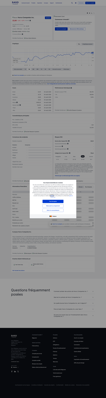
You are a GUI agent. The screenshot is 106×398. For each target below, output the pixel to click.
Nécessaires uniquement (53, 205)
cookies (52, 195)
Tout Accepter (53, 201)
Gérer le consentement (53, 210)
